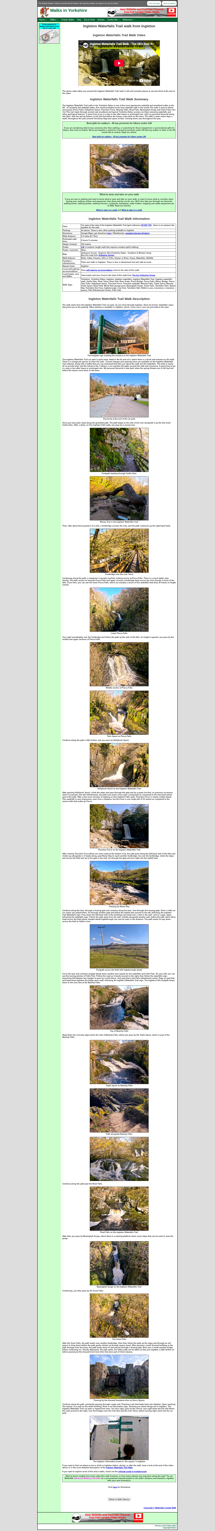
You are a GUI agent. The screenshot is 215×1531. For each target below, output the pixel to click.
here (109, 233)
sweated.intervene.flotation (137, 233)
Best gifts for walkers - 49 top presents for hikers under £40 (119, 137)
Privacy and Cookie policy (166, 1526)
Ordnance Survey (106, 255)
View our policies (169, 3)
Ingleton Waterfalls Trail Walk (119, 1468)
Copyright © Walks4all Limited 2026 (160, 1508)
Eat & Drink (89, 20)
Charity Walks (67, 20)
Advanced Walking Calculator (87, 1478)
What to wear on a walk (106, 210)
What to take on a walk (132, 210)
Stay (79, 20)
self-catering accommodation (99, 270)
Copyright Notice (170, 1528)
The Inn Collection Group (143, 275)
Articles (101, 20)
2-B (82, 247)
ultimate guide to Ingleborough (132, 1471)
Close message (154, 3)
